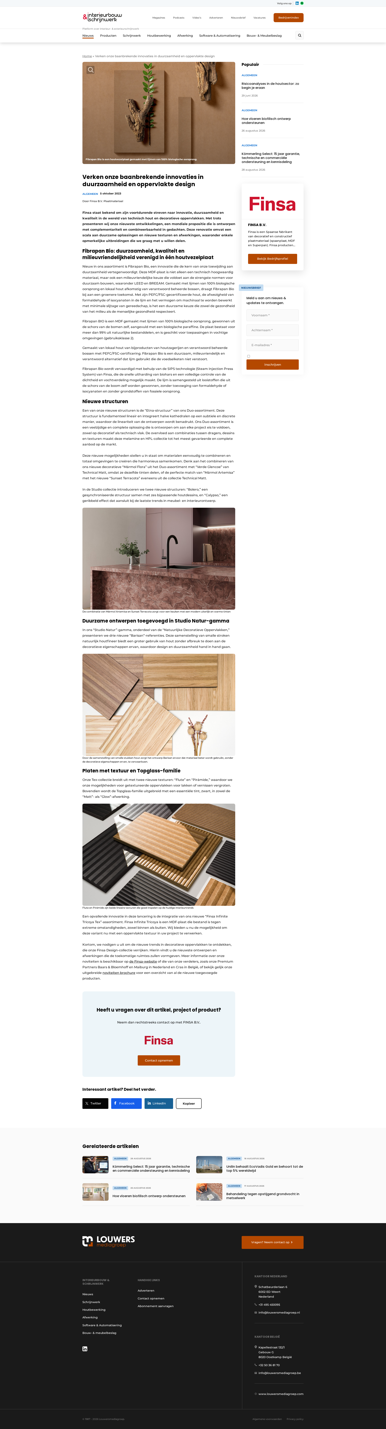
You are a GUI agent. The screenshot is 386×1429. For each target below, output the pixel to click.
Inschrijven (272, 364)
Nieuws (88, 35)
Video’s (196, 17)
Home (87, 56)
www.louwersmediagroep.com (281, 1394)
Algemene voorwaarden (267, 1419)
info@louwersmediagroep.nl (279, 1312)
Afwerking (185, 35)
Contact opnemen (151, 1298)
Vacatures (260, 17)
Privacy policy (295, 1419)
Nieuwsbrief (238, 17)
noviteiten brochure (119, 973)
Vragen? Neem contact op (270, 1242)
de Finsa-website (143, 961)
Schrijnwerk (132, 35)
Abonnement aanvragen (156, 1306)
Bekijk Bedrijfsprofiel (272, 258)
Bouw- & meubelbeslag (99, 1333)
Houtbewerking (159, 35)
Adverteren (216, 17)
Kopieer (189, 1103)
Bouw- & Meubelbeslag (264, 35)
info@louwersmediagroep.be (280, 1373)
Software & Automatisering (219, 35)
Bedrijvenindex (288, 17)
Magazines (158, 17)
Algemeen (90, 193)
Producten (108, 35)
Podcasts (178, 17)
